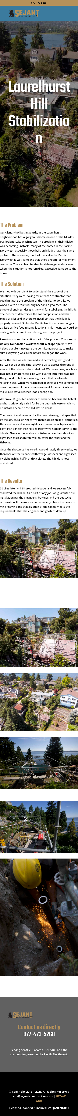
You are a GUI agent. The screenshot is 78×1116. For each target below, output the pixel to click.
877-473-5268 (39, 1034)
